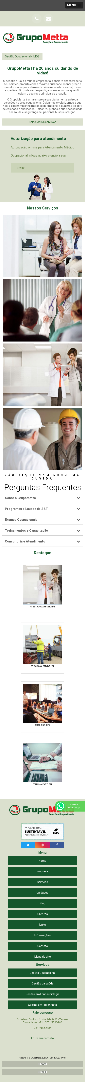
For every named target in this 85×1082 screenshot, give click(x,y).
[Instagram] (42, 845)
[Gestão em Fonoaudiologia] (42, 374)
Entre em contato (42, 1038)
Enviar (21, 167)
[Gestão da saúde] (42, 310)
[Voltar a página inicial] (36, 39)
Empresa (42, 871)
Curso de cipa (42, 725)
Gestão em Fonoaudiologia (42, 994)
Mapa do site (42, 956)
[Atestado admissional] (42, 585)
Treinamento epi (42, 784)
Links (42, 924)
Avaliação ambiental (42, 666)
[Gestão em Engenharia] (42, 439)
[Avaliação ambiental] (42, 644)
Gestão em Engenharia (42, 1004)
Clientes (42, 914)
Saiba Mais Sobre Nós (42, 122)
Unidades (42, 892)
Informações (42, 935)
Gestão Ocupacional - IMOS (22, 56)
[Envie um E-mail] (48, 18)
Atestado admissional (42, 607)
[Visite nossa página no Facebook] (57, 845)
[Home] (42, 811)
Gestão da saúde (42, 983)
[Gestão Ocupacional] (42, 246)
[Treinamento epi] (42, 762)
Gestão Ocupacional (42, 972)
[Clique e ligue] (37, 18)
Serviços (42, 882)
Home (42, 860)
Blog (42, 903)
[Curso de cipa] (42, 703)
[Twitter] (28, 845)
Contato (42, 946)
